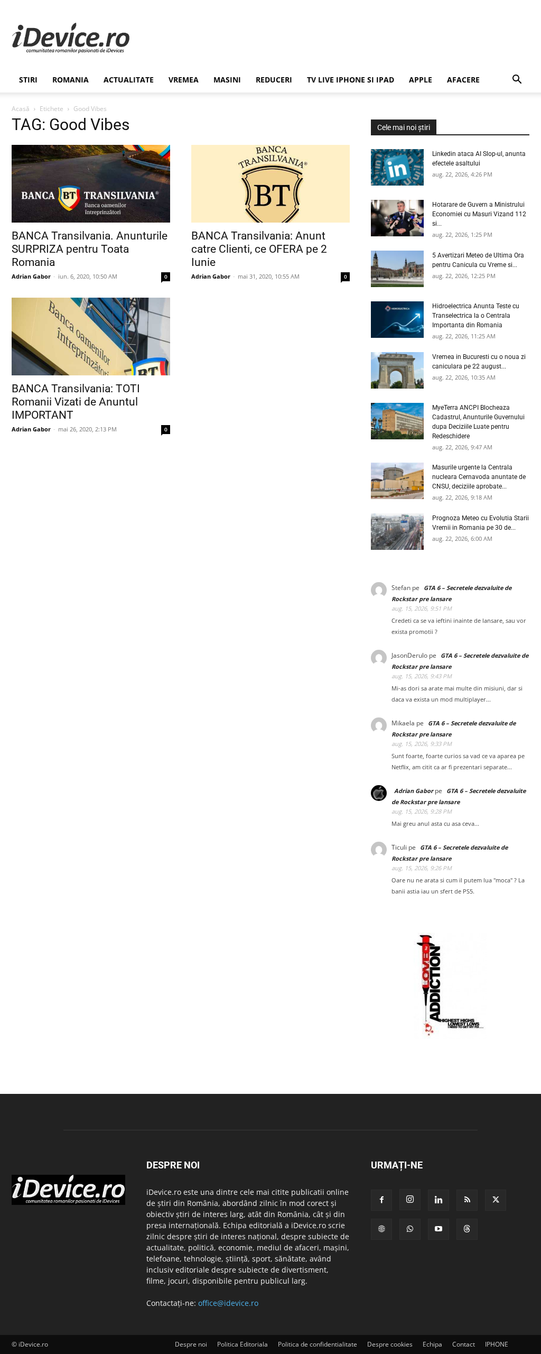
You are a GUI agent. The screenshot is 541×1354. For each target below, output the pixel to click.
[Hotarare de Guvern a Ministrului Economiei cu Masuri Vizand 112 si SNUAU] (397, 218)
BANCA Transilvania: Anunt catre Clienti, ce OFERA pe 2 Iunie (259, 249)
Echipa (432, 1344)
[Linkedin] (438, 1200)
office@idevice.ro (228, 1303)
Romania (70, 80)
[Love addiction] (450, 1036)
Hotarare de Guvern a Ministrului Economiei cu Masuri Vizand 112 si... (479, 214)
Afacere (463, 80)
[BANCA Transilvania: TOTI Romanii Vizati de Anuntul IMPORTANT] (91, 336)
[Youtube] (438, 1229)
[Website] (381, 1229)
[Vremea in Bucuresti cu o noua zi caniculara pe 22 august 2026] (397, 370)
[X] (495, 1200)
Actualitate (129, 80)
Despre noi (191, 1344)
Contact (463, 1344)
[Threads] (467, 1229)
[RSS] (467, 1200)
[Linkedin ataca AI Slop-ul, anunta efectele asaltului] (397, 167)
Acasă (21, 108)
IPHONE (496, 1344)
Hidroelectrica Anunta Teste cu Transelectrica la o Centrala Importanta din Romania (475, 315)
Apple (420, 80)
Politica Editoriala (242, 1344)
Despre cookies (390, 1344)
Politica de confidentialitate (317, 1344)
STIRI (28, 80)
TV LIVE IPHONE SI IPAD (350, 80)
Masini (227, 80)
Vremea (184, 80)
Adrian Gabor (31, 276)
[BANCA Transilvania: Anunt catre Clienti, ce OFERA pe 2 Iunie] (270, 184)
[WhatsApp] (410, 1229)
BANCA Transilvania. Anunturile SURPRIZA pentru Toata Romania (89, 249)
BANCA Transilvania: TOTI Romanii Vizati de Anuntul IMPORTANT (76, 401)
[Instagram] (410, 1199)
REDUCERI (274, 80)
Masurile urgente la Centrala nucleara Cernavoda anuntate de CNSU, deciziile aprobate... (479, 477)
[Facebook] (381, 1200)
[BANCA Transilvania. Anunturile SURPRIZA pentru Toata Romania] (91, 184)
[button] (516, 81)
